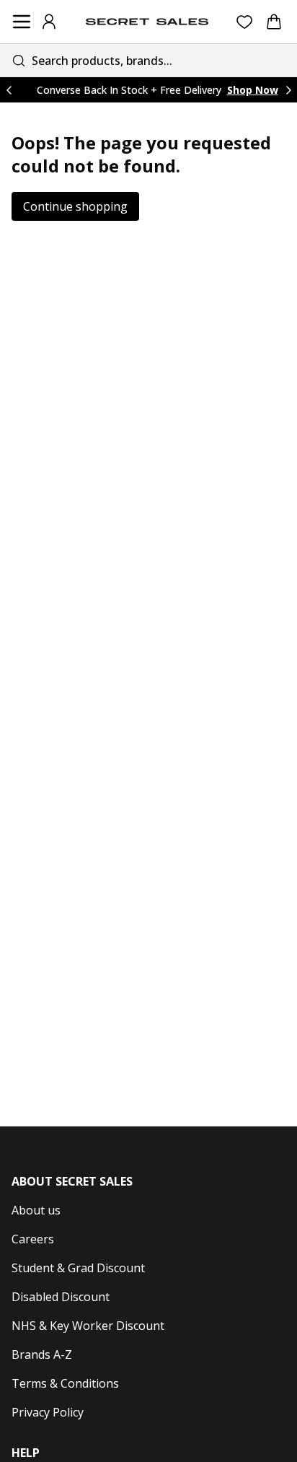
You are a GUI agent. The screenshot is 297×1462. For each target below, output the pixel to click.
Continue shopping (75, 206)
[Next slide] (288, 89)
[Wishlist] (245, 22)
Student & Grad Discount (78, 1268)
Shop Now (252, 90)
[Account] (49, 21)
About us (36, 1210)
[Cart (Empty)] (274, 21)
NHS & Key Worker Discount (88, 1326)
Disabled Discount (61, 1297)
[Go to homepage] (147, 21)
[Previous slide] (8, 89)
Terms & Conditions (65, 1383)
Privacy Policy (48, 1412)
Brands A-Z (42, 1354)
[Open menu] (22, 21)
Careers (33, 1239)
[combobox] (148, 60)
